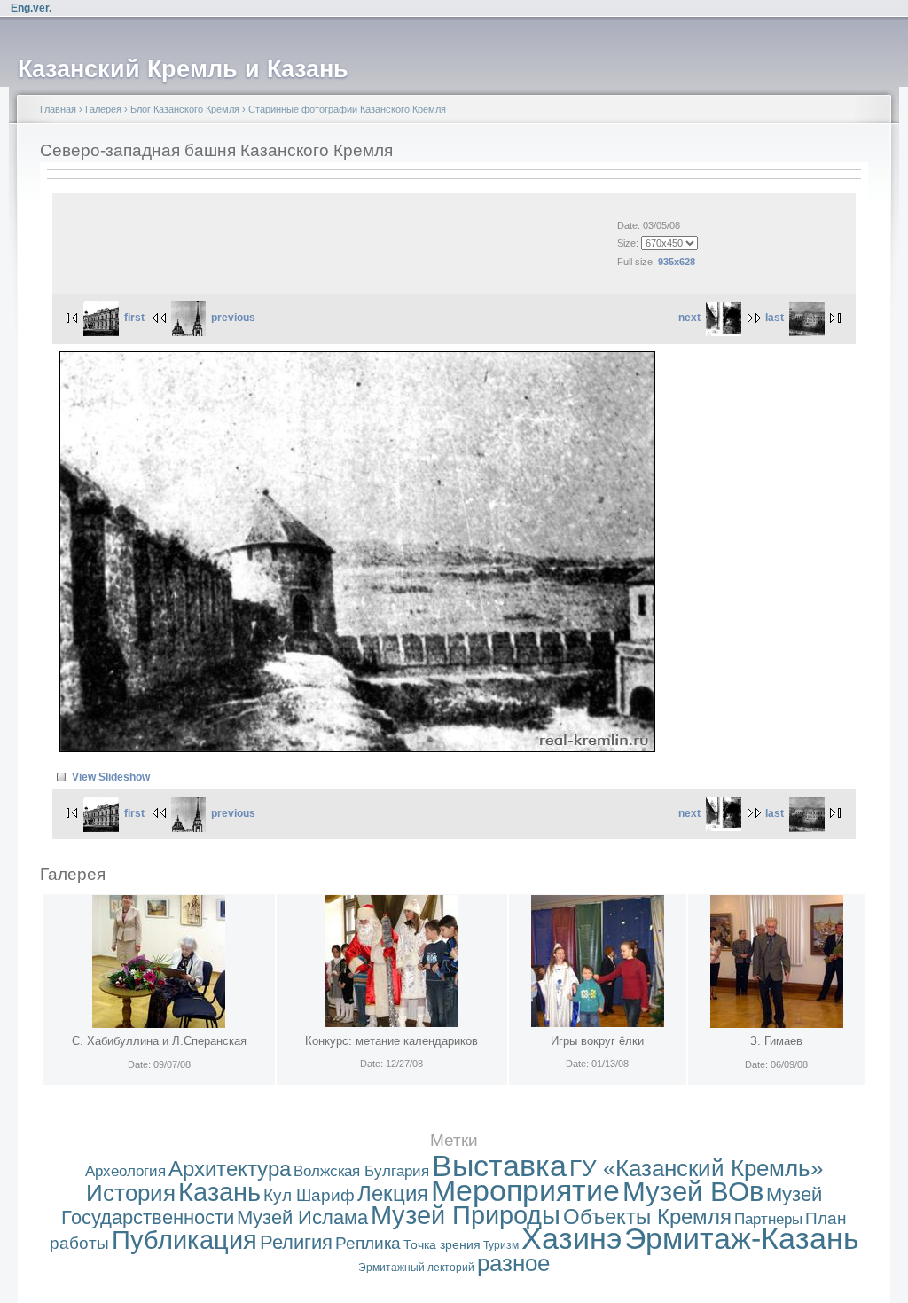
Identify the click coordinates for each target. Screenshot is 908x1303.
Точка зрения (442, 1244)
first (134, 317)
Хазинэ (571, 1238)
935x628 (676, 261)
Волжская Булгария (361, 1171)
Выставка (499, 1166)
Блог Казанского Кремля (184, 109)
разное (513, 1263)
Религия (296, 1242)
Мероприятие (525, 1190)
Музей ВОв (692, 1191)
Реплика (368, 1243)
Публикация (184, 1240)
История (131, 1193)
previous (233, 317)
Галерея (103, 109)
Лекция (392, 1193)
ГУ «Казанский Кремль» (696, 1168)
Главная (58, 109)
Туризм (501, 1245)
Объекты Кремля (647, 1216)
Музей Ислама (302, 1217)
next (689, 317)
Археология (125, 1171)
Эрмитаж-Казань (741, 1238)
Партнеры (768, 1219)
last (774, 317)
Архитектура (229, 1169)
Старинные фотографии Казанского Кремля (347, 109)
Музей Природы (465, 1215)
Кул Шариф (309, 1195)
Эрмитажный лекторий (416, 1267)
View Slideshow (111, 777)
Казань (219, 1192)
